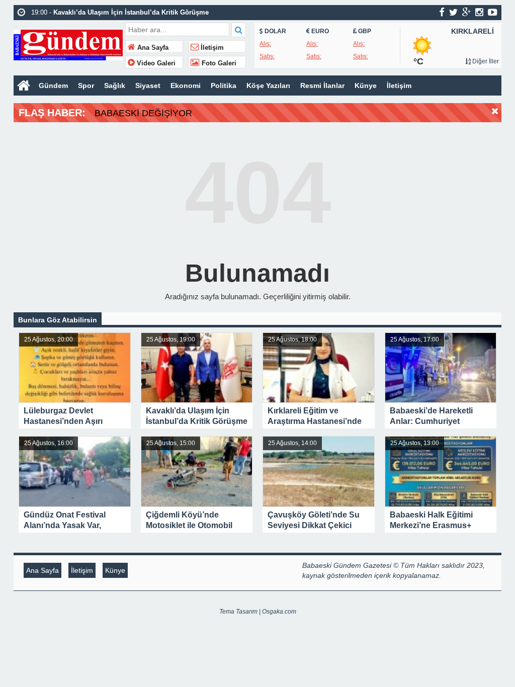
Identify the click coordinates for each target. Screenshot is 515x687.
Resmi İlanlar (322, 85)
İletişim (211, 47)
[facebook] (442, 12)
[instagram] (479, 12)
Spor (86, 85)
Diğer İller (485, 61)
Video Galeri (155, 63)
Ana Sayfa (151, 47)
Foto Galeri (218, 63)
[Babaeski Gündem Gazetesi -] (68, 44)
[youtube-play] (492, 12)
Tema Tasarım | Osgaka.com (257, 611)
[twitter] (453, 12)
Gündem (53, 85)
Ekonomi (185, 85)
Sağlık (114, 85)
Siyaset (147, 85)
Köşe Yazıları (268, 85)
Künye (366, 85)
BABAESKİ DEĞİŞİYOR (143, 113)
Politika (223, 85)
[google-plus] (466, 12)
